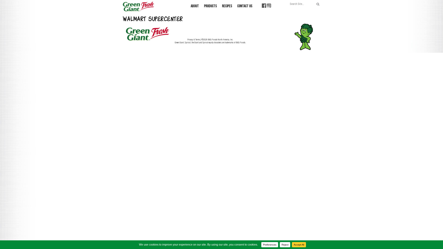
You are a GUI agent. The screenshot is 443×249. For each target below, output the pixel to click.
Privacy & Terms (193, 39)
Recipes (227, 6)
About (195, 6)
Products (210, 6)
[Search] (318, 4)
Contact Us (244, 6)
